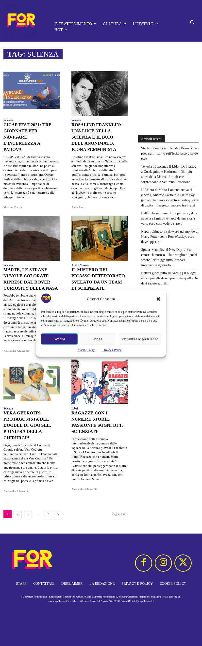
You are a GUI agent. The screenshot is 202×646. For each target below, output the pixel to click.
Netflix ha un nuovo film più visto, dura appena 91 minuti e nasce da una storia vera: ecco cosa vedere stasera (169, 218)
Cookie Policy (86, 350)
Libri (74, 408)
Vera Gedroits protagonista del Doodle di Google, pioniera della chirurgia (27, 425)
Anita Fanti (78, 207)
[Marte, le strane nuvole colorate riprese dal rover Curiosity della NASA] (31, 238)
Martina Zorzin (12, 207)
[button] (158, 299)
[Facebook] (143, 563)
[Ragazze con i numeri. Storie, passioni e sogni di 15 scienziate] (99, 382)
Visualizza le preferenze (139, 339)
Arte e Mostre (80, 265)
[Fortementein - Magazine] (22, 20)
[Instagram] (163, 563)
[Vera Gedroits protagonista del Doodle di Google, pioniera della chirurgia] (31, 382)
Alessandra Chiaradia (16, 350)
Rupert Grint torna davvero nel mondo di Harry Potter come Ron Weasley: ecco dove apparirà (170, 237)
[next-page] (58, 514)
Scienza (8, 120)
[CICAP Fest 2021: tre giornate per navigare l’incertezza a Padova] (31, 93)
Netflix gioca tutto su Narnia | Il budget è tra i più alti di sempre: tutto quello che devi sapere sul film (169, 278)
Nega (98, 339)
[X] (183, 563)
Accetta (59, 339)
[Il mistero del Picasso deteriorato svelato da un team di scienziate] (99, 238)
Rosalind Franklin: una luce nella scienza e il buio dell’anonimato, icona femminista (96, 137)
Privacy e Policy (111, 350)
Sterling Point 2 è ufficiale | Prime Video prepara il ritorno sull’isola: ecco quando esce (170, 153)
